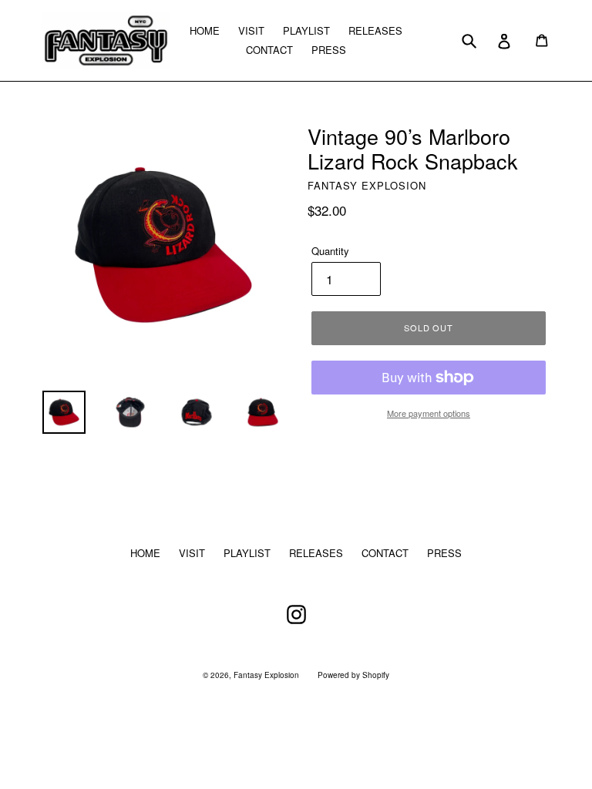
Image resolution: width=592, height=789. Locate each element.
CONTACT (269, 49)
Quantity (330, 250)
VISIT (251, 30)
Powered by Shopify (353, 675)
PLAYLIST (306, 30)
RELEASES (375, 30)
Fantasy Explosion (266, 675)
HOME (205, 30)
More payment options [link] (428, 413)
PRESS (328, 49)
